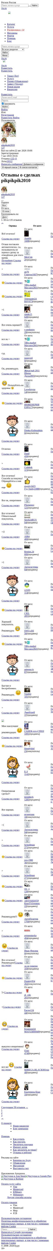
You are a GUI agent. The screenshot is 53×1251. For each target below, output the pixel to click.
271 (26, 847)
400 (26, 539)
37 (25, 715)
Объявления (19, 1163)
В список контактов (28, 167)
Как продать (19, 1141)
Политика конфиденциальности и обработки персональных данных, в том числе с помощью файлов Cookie (25, 1224)
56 (25, 633)
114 (26, 593)
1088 (36, 489)
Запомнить (9, 103)
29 (25, 332)
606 (26, 554)
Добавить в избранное (33, 164)
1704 (26, 921)
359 (26, 968)
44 (25, 1013)
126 (26, 891)
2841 (35, 287)
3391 (26, 734)
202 (26, 984)
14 (25, 392)
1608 (26, 241)
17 (31, 407)
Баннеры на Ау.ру (22, 1160)
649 (26, 317)
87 (25, 672)
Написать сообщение (11, 164)
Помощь (5, 1136)
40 (25, 1072)
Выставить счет (21, 1168)
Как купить (18, 1139)
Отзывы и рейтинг (22, 1152)
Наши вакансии (21, 1126)
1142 (26, 774)
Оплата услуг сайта (11, 1184)
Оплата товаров (9, 1202)
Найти (5, 52)
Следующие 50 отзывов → (14, 1107)
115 (26, 470)
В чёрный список (9, 167)
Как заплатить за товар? (25, 1150)
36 (25, 863)
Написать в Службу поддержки (17, 1232)
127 (3, 148)
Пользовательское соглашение (16, 1218)
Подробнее (7, 260)
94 (25, 522)
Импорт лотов (20, 1147)
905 (32, 376)
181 (26, 696)
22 (25, 906)
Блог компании (20, 1128)
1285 (26, 799)
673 (31, 301)
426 (26, 456)
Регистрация (7, 115)
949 (37, 1031)
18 (25, 817)
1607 (34, 274)
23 (25, 751)
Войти (4, 109)
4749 (26, 1053)
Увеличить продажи (23, 1144)
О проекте (6, 1123)
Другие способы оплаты (19, 1197)
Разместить (6, 68)
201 (26, 997)
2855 (26, 616)
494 (26, 938)
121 (26, 507)
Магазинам (18, 1165)
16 (25, 1094)
